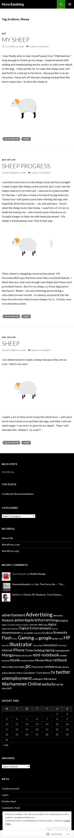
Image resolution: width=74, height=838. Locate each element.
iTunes (29, 650)
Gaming (26, 638)
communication (22, 625)
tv (53, 672)
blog (54, 620)
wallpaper (37, 678)
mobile (63, 655)
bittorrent (42, 620)
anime (19, 620)
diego (45, 625)
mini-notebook (46, 654)
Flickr (14, 638)
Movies (40, 660)
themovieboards (21, 584)
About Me (7, 538)
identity (5, 645)
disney (55, 628)
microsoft (26, 655)
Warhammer (50, 678)
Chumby (11, 625)
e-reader (28, 632)
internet (7, 650)
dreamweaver (11, 632)
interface (62, 645)
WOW (59, 684)
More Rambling (13, 4)
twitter (63, 672)
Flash (7, 637)
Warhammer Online (21, 683)
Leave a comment (39, 46)
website (49, 684)
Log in (5, 794)
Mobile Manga (37, 573)
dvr (22, 633)
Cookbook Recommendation (18, 493)
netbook (60, 660)
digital (52, 624)
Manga (8, 655)
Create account (10, 788)
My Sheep (15, 39)
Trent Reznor (43, 672)
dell (40, 624)
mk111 (16, 594)
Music (49, 660)
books (4, 625)
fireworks (60, 632)
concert (33, 624)
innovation (50, 645)
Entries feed (9, 801)
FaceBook (47, 632)
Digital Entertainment (35, 628)
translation (29, 672)
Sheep (26, 139)
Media (17, 655)
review (49, 667)
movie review (27, 660)
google (45, 637)
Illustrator (11, 139)
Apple (29, 620)
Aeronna (58, 615)
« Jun (5, 744)
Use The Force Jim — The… (49, 584)
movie (15, 660)
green (55, 638)
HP (67, 638)
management (62, 650)
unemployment (17, 678)
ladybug (39, 650)
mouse (5, 660)
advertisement (13, 615)
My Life (11, 159)
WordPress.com (11, 544)
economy (37, 633)
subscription (9, 672)
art (4, 33)
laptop (50, 650)
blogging (63, 620)
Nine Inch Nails (17, 666)
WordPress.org (10, 550)
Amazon (8, 620)
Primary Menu (69, 4)
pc (28, 666)
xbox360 (6, 688)
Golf (36, 638)
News (5, 666)
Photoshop (37, 666)
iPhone (18, 650)
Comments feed (11, 807)
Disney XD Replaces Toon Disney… (43, 594)
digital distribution (10, 628)
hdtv (61, 638)
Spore (65, 666)
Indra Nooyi (38, 645)
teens (19, 672)
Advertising (39, 614)
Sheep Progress (26, 165)
